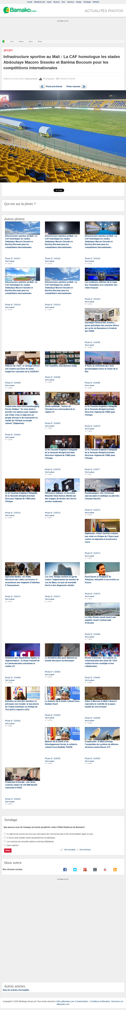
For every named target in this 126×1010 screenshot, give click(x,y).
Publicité (96, 2)
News (63, 2)
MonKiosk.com (39, 2)
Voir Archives (85, 850)
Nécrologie (87, 2)
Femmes (79, 2)
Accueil (29, 2)
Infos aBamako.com (65, 1001)
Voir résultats (70, 850)
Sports (49, 2)
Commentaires (81, 1001)
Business (56, 2)
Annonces (70, 2)
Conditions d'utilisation (100, 1001)
